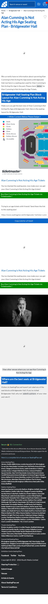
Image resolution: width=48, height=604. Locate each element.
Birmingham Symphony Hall (10, 541)
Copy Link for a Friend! (24, 221)
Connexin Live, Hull (23, 466)
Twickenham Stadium (14, 517)
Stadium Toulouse (31, 513)
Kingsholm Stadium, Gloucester (11, 500)
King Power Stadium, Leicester (36, 498)
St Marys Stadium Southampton (25, 509)
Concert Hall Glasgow (23, 543)
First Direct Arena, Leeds (20, 468)
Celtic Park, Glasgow (23, 491)
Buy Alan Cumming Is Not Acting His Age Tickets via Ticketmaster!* (21, 195)
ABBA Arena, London (19, 464)
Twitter (13, 555)
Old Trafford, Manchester (17, 502)
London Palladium (31, 529)
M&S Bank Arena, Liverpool (26, 471)
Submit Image (6, 569)
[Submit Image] (39, 4)
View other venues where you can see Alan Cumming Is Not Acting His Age (24, 371)
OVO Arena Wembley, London (21, 477)
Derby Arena (35, 466)
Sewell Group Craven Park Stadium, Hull (19, 506)
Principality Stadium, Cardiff (19, 504)
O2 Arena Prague (33, 475)
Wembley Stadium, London (23, 519)
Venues (4, 573)
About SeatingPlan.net (10, 582)
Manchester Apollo (18, 531)
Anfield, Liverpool (40, 489)
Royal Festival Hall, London (31, 546)
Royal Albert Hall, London (12, 546)
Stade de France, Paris (17, 511)
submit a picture (29, 393)
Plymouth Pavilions (25, 479)
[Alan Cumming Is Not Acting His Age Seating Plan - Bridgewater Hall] (45, 18)
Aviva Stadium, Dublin (8, 491)
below (39, 86)
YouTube (21, 555)
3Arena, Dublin (6, 464)
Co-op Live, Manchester (9, 466)
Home (3, 11)
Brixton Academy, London (10, 527)
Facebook (5, 555)
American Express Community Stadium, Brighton (17, 489)
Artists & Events (7, 578)
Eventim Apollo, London (16, 529)
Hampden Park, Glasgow (18, 498)
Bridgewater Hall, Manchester (30, 541)
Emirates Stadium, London (23, 496)
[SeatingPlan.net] (4, 4)
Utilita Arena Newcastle (32, 481)
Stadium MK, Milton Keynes (16, 513)
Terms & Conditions (9, 587)
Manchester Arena (25, 473)
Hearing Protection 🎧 (10, 564)
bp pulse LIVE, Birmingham (35, 464)
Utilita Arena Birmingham (15, 481)
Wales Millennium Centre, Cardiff (12, 536)
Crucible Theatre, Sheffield (28, 527)
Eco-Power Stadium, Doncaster (34, 494)
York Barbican (28, 536)
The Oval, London (19, 515)
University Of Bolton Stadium (31, 517)
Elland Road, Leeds (7, 496)
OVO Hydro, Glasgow (38, 477)
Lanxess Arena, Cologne (9, 471)
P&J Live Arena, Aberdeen (9, 479)
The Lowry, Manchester (14, 534)
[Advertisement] (24, 53)
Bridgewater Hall (14, 11)
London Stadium (28, 500)
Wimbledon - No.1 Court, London (22, 521)
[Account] (45, 4)
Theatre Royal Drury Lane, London (34, 534)
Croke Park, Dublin (17, 494)
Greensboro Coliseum (36, 468)
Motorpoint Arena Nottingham (16, 475)
